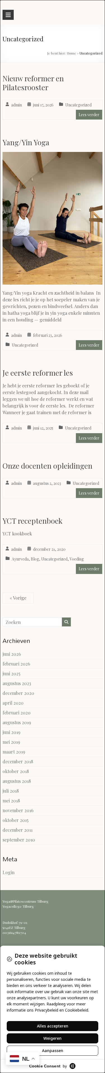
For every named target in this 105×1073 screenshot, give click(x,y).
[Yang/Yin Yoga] (52, 156)
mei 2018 (11, 800)
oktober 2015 (16, 820)
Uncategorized (78, 105)
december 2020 (18, 693)
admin (16, 105)
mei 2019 (11, 742)
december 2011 (17, 830)
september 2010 (19, 840)
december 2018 (18, 761)
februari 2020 (17, 713)
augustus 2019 (17, 722)
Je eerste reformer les (38, 373)
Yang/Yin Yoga (26, 142)
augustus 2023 (17, 683)
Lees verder (89, 114)
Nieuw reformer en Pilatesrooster (33, 82)
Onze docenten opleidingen (47, 466)
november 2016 (18, 810)
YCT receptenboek (32, 521)
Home (71, 53)
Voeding (77, 559)
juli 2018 (11, 791)
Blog (35, 559)
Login (9, 872)
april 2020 (13, 703)
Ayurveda (20, 559)
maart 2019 (14, 752)
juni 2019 (11, 732)
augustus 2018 (17, 781)
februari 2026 (16, 664)
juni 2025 (11, 673)
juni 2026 (12, 654)
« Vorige (18, 598)
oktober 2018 (16, 771)
